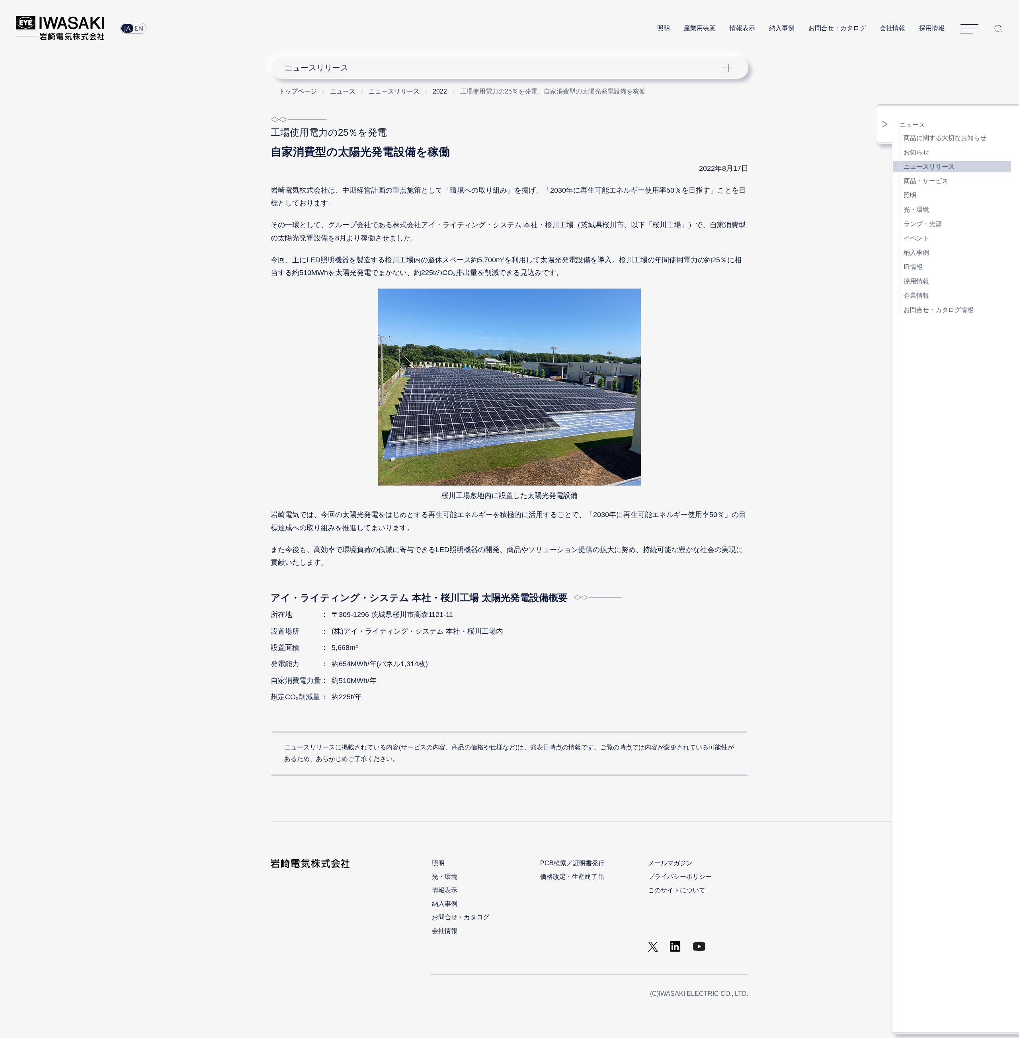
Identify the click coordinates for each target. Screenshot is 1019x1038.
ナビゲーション (505, 68)
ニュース (912, 124)
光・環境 (916, 209)
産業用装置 (700, 28)
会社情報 (892, 28)
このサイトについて (676, 890)
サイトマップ (969, 29)
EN (139, 28)
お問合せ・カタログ (837, 28)
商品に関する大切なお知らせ (945, 138)
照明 (663, 28)
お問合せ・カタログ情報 (939, 309)
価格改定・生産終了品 (572, 876)
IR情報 (913, 266)
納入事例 (782, 28)
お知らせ (916, 152)
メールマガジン (670, 863)
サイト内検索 (998, 29)
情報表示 (742, 28)
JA (127, 28)
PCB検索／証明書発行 (572, 863)
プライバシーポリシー (680, 876)
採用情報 (932, 28)
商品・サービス (926, 181)
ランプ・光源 (923, 223)
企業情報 (916, 295)
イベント (916, 238)
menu (885, 124)
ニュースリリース (929, 166)
